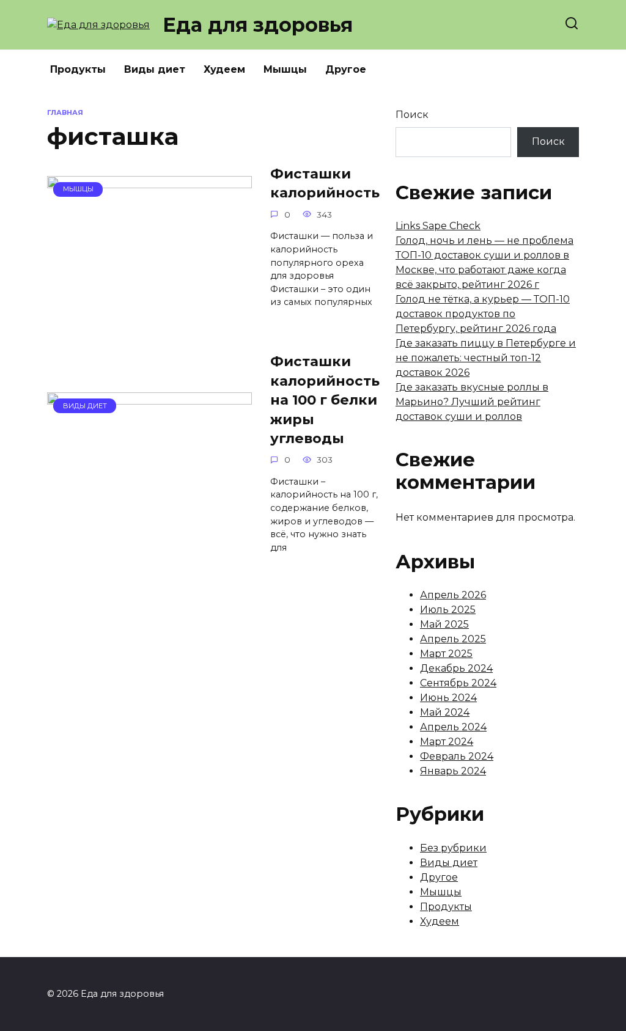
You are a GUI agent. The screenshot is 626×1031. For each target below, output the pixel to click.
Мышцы (285, 69)
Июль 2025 (448, 609)
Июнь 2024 (448, 697)
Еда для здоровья (258, 25)
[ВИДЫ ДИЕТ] (149, 519)
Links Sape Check (438, 226)
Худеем (224, 69)
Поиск (412, 114)
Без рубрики (453, 848)
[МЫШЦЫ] (149, 303)
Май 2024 (445, 712)
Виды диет (154, 69)
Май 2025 (444, 624)
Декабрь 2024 (456, 668)
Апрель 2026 (453, 595)
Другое (345, 69)
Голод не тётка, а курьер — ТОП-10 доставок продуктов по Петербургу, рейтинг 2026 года (483, 313)
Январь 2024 (453, 771)
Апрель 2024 (453, 727)
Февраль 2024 (456, 756)
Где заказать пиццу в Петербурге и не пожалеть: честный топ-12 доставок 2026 (486, 357)
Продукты (78, 69)
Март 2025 (446, 653)
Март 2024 (446, 741)
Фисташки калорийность (325, 183)
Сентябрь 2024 (458, 683)
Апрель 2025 (453, 639)
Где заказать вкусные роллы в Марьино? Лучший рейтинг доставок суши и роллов (472, 401)
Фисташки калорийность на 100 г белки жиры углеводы (325, 400)
